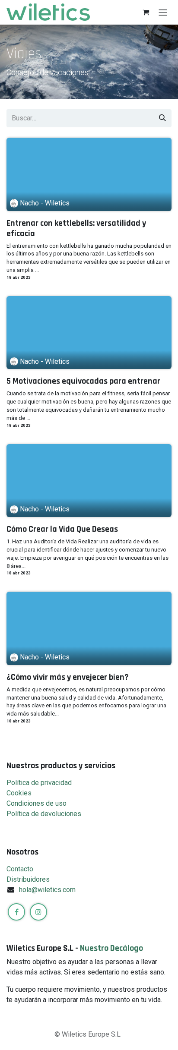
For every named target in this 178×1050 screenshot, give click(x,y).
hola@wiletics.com (47, 890)
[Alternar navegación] (163, 12)
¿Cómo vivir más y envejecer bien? (67, 677)
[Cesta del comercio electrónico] (145, 12)
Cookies (19, 793)
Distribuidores (28, 879)
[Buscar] (162, 118)
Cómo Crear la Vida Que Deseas (62, 529)
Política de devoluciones (43, 814)
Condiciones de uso (36, 803)
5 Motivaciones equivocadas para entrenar (83, 381)
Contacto (19, 869)
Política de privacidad (39, 783)
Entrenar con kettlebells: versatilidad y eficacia (76, 228)
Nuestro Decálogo (111, 948)
